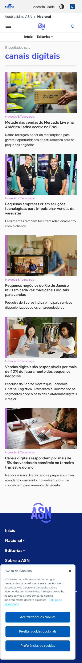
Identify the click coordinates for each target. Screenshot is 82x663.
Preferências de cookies (38, 645)
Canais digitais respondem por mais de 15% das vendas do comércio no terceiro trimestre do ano (39, 463)
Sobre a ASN (17, 560)
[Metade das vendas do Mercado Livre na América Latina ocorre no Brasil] (41, 92)
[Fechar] (70, 571)
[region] (37, 612)
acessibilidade (44, 7)
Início (28, 37)
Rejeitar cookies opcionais (37, 631)
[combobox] (45, 17)
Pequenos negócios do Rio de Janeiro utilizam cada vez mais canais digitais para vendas (37, 290)
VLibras (72, 6)
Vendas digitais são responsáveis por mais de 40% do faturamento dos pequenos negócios (41, 371)
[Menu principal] (8, 26)
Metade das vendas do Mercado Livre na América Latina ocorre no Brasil (39, 124)
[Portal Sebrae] (12, 7)
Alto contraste (61, 6)
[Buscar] (73, 26)
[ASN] (41, 513)
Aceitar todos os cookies (37, 617)
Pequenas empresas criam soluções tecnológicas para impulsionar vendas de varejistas (39, 209)
